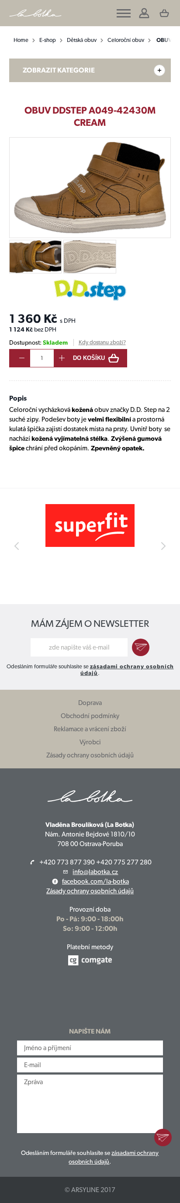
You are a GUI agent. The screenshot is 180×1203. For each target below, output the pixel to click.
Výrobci (90, 742)
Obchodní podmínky (90, 716)
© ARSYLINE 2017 (90, 1190)
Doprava (90, 703)
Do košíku (89, 358)
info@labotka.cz (95, 872)
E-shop (47, 40)
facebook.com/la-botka (95, 881)
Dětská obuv (82, 40)
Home (21, 40)
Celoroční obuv (125, 40)
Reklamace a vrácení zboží (90, 729)
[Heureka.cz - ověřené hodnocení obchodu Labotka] (90, 996)
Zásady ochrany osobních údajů (90, 755)
